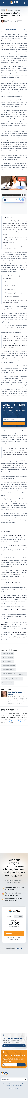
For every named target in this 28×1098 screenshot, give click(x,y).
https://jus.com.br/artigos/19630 (17, 721)
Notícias (9, 1083)
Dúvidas (15, 1085)
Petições (14, 1083)
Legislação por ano (7, 657)
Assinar (9, 934)
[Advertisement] (14, 787)
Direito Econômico (7, 683)
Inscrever (14, 423)
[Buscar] (25, 1079)
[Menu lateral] (3, 3)
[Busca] (25, 3)
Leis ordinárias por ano (8, 665)
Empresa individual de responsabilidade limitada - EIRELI (12, 674)
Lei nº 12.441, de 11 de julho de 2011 (12, 679)
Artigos (4, 1083)
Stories (20, 1085)
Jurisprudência (21, 1083)
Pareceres (9, 1085)
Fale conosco (16, 1088)
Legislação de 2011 (7, 661)
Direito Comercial (7, 653)
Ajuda (10, 1088)
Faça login (19, 948)
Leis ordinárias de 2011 (8, 669)
